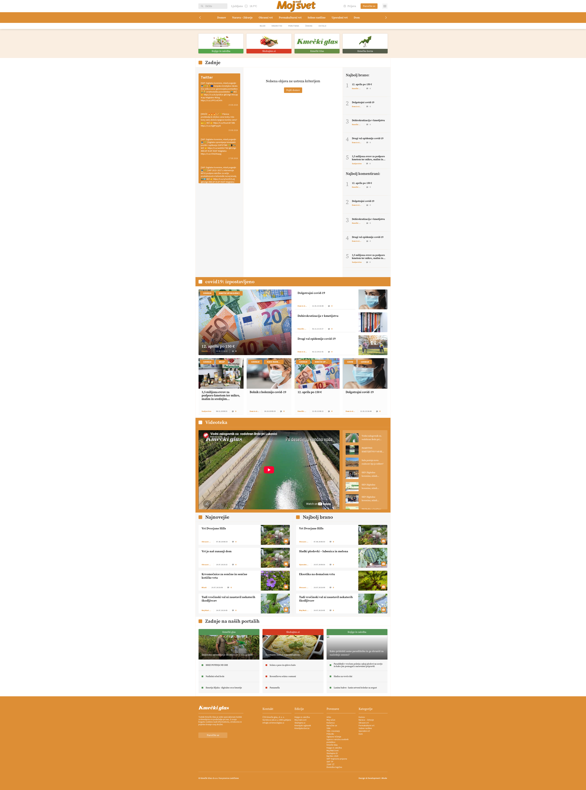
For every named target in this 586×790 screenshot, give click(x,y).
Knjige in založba (302, 717)
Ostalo (322, 25)
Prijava (351, 6)
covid (350, 361)
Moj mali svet (300, 719)
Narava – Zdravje (242, 17)
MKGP (222, 361)
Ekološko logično (334, 767)
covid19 (207, 293)
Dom (357, 17)
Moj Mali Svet (332, 750)
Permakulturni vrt (290, 17)
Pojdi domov (293, 90)
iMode (384, 778)
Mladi (262, 25)
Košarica (331, 722)
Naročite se (369, 6)
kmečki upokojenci (229, 293)
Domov (221, 17)
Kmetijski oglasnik (303, 725)
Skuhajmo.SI (332, 753)
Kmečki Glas (332, 745)
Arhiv (329, 717)
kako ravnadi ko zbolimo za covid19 (275, 361)
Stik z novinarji (333, 731)
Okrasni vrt (266, 17)
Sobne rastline (317, 17)
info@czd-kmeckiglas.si (273, 722)
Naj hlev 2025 (332, 756)
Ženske (308, 25)
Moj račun (331, 719)
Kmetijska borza (302, 728)
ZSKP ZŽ (330, 764)
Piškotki (330, 734)
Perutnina (293, 25)
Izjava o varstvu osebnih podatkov (338, 741)
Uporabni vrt (340, 17)
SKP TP (330, 761)
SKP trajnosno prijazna (337, 758)
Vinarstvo (276, 25)
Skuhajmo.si (300, 722)
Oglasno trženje (334, 736)
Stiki (329, 728)
